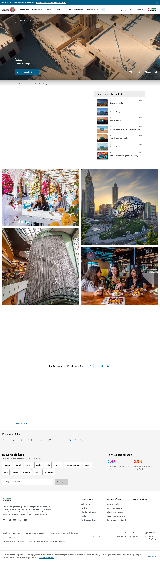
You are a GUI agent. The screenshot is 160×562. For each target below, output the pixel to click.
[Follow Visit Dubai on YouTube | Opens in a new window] (25, 520)
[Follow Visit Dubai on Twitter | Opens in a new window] (20, 520)
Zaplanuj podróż (91, 9)
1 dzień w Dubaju (23, 419)
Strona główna (24, 9)
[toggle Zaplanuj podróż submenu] (97, 9)
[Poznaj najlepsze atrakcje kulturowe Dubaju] (133, 393)
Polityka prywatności (142, 536)
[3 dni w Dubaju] (106, 393)
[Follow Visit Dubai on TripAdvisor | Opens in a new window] (14, 520)
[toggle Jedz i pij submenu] (63, 9)
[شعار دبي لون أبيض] (7, 500)
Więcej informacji (74, 440)
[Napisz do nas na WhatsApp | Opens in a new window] (89, 366)
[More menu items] (103, 9)
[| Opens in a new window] (9, 520)
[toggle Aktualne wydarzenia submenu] (82, 9)
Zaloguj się (140, 9)
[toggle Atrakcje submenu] (52, 9)
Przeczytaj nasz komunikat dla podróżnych (51, 2)
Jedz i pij (59, 9)
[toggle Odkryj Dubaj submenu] (41, 9)
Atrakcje (48, 9)
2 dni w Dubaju (75, 417)
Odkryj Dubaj (36, 9)
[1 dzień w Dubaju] (40, 394)
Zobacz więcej (20, 423)
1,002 (149, 72)
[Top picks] (126, 9)
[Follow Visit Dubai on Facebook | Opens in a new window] (4, 520)
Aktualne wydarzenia (74, 9)
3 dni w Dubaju (101, 417)
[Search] (120, 9)
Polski (131, 9)
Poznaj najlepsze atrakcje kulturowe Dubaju (132, 419)
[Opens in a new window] (95, 366)
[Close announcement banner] (157, 2)
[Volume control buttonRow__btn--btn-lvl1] (156, 72)
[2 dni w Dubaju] (80, 393)
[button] (151, 556)
